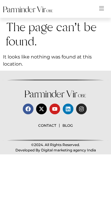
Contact (47, 125)
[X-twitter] (41, 109)
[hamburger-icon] (101, 9)
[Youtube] (54, 109)
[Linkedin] (68, 109)
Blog (67, 125)
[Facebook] (28, 109)
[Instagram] (81, 109)
